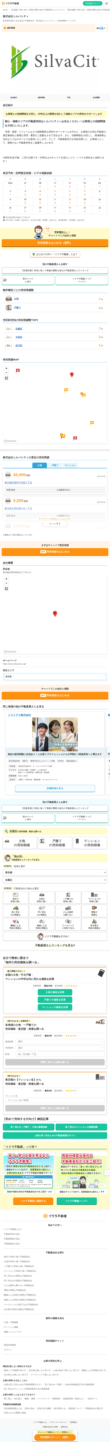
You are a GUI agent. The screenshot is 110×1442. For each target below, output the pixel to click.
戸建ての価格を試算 (55, 999)
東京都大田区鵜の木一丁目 (18, 508)
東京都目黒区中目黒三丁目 (18, 482)
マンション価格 (11, 1327)
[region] (55, 404)
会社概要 (96, 97)
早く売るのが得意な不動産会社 (18, 1280)
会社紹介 (13, 97)
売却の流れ (30, 1408)
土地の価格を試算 (55, 992)
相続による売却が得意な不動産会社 (20, 1300)
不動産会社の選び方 (94, 1408)
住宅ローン (93, 1398)
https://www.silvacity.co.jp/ (14, 664)
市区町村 (9, 1048)
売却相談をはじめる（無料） (55, 242)
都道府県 (9, 1041)
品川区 (18, 345)
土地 (16, 298)
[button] (83, 395)
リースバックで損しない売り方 (45, 1374)
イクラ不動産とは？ (13, 1229)
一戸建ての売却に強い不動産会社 (19, 1266)
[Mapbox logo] (10, 441)
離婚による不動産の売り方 (94, 1370)
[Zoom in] (6, 368)
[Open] (102, 1042)
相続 (33, 1398)
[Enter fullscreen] (6, 378)
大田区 (18, 337)
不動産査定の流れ (12, 1244)
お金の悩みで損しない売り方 (66, 1370)
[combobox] (60, 1041)
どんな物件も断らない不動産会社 (19, 1285)
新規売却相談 (10, 1345)
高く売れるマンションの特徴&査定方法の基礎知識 (26, 1389)
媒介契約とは (60, 1408)
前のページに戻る (28, 280)
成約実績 (41, 97)
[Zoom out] (6, 372)
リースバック (44, 1398)
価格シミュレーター (13, 1332)
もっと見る (55, 523)
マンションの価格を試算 (55, 1007)
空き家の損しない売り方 (40, 1370)
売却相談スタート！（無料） (55, 1437)
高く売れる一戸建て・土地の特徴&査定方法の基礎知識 (69, 1384)
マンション (70, 465)
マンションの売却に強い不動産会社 (20, 1271)
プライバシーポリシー (58, 1422)
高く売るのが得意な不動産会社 (18, 1276)
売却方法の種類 (44, 1408)
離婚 (27, 1398)
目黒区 (18, 329)
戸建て (17, 307)
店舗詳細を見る (55, 788)
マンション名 (11, 1096)
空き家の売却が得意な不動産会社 (19, 1309)
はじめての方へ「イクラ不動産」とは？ (57, 254)
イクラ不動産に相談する (33, 1201)
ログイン (8, 1350)
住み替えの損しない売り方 (16, 1374)
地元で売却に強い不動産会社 (17, 1256)
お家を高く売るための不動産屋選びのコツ (55, 1135)
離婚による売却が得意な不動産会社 (20, 1295)
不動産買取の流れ (12, 1239)
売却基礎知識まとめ (13, 1408)
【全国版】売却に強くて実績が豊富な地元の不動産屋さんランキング (37, 10)
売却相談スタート (92, 3)
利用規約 (73, 1422)
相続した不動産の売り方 (15, 1370)
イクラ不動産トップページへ (81, 280)
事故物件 (56, 1398)
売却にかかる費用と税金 (15, 1413)
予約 (68, 97)
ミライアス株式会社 (19, 715)
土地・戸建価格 (11, 1322)
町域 (7, 1054)
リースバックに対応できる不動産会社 (21, 1304)
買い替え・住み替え (13, 1398)
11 (101, 27)
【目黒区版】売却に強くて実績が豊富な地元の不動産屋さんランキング (55, 270)
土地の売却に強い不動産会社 (17, 1261)
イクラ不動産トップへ (76, 1201)
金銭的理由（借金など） (74, 1398)
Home (5, 10)
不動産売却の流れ (12, 1234)
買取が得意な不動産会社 (15, 1290)
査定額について (75, 1408)
